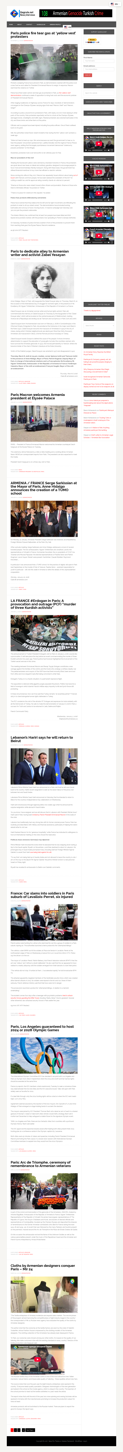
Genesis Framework (68, 1441)
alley (20, 383)
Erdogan (22, 726)
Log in (85, 1441)
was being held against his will (40, 852)
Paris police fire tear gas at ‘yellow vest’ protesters (43, 35)
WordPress (78, 1441)
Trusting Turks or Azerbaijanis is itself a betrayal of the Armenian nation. (97, 420)
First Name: (88, 58)
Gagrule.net (23, 13)
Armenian (22, 1418)
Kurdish (27, 726)
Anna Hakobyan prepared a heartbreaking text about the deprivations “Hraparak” (98, 403)
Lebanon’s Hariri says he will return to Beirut (42, 739)
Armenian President (25, 471)
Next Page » (30, 1430)
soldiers (32, 1015)
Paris (20, 240)
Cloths (28, 1418)
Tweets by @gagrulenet (92, 310)
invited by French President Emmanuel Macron (48, 815)
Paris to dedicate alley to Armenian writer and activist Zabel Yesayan (40, 253)
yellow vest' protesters (30, 240)
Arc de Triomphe (24, 1254)
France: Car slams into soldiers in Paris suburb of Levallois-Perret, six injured (42, 895)
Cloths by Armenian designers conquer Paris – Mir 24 (43, 1267)
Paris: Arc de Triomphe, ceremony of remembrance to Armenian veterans (41, 1164)
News (20, 469)
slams (28, 1015)
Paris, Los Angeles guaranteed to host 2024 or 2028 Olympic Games (42, 1028)
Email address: (89, 66)
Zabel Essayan (31, 383)
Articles (21, 238)
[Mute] (109, 150)
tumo (24, 589)
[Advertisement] (96, 265)
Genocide (27, 381)
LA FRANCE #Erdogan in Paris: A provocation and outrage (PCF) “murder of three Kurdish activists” (43, 604)
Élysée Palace (36, 471)
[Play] (86, 150)
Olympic (29, 1151)
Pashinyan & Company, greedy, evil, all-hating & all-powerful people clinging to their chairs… (98, 362)
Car (20, 1015)
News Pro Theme (54, 1441)
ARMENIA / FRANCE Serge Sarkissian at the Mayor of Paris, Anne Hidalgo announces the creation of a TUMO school (44, 488)
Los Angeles (23, 1151)
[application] (99, 143)
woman (36, 726)
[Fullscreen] (112, 150)
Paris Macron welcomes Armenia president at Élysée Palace (38, 396)
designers (34, 1418)
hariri (21, 882)
